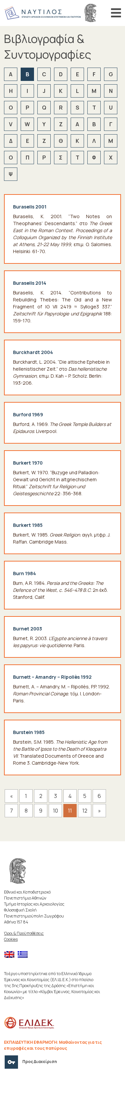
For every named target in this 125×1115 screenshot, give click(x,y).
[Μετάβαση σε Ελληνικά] (24, 954)
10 (55, 810)
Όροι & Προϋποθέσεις (24, 933)
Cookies (11, 939)
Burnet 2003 (27, 628)
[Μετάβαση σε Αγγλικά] (11, 954)
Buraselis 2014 (29, 283)
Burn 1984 (24, 573)
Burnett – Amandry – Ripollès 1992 (52, 677)
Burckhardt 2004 (33, 352)
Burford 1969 (28, 414)
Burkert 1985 (28, 525)
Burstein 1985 (29, 732)
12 (84, 810)
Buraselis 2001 (29, 206)
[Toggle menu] (116, 13)
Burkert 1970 (28, 463)
